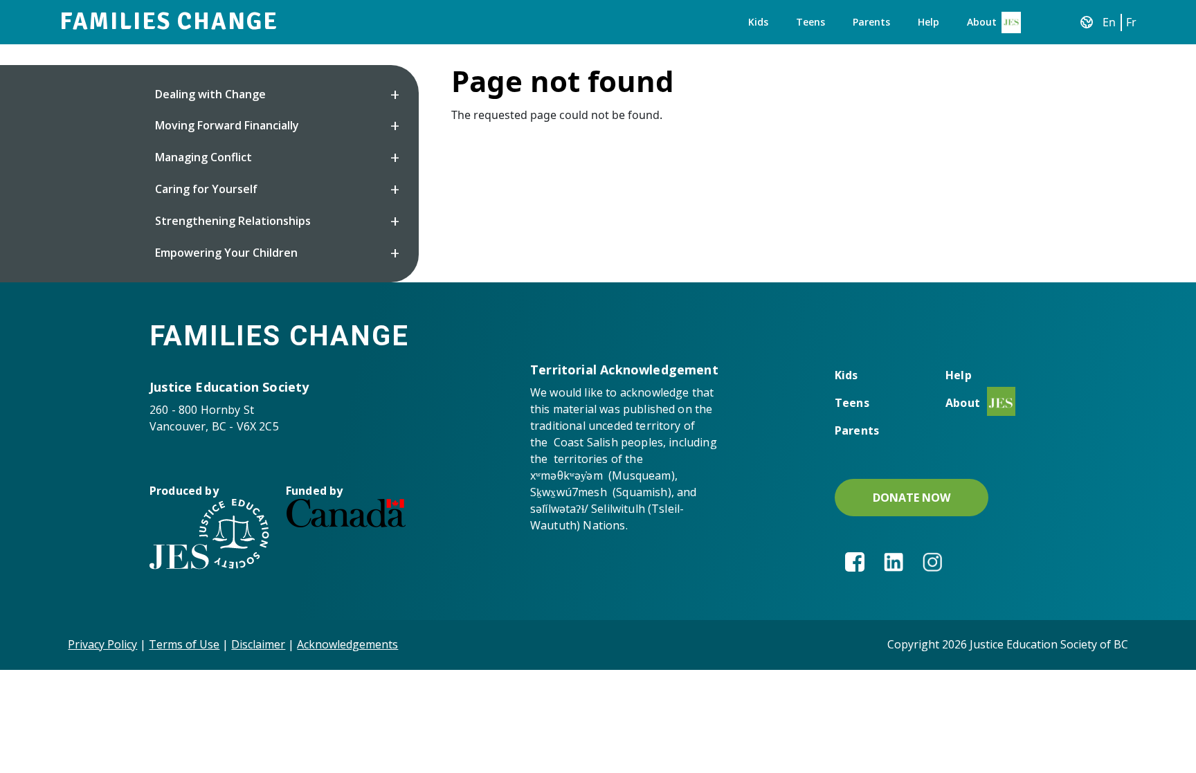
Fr (1131, 22)
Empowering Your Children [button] (226, 252)
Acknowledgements (347, 644)
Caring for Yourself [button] (206, 189)
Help (928, 21)
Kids (758, 21)
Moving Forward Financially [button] (227, 125)
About (982, 21)
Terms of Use (184, 644)
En (1109, 22)
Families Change (169, 21)
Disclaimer (258, 644)
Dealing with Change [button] (210, 94)
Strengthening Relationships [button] (233, 220)
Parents (871, 21)
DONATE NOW (911, 497)
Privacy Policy (102, 644)
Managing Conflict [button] (203, 157)
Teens (810, 21)
